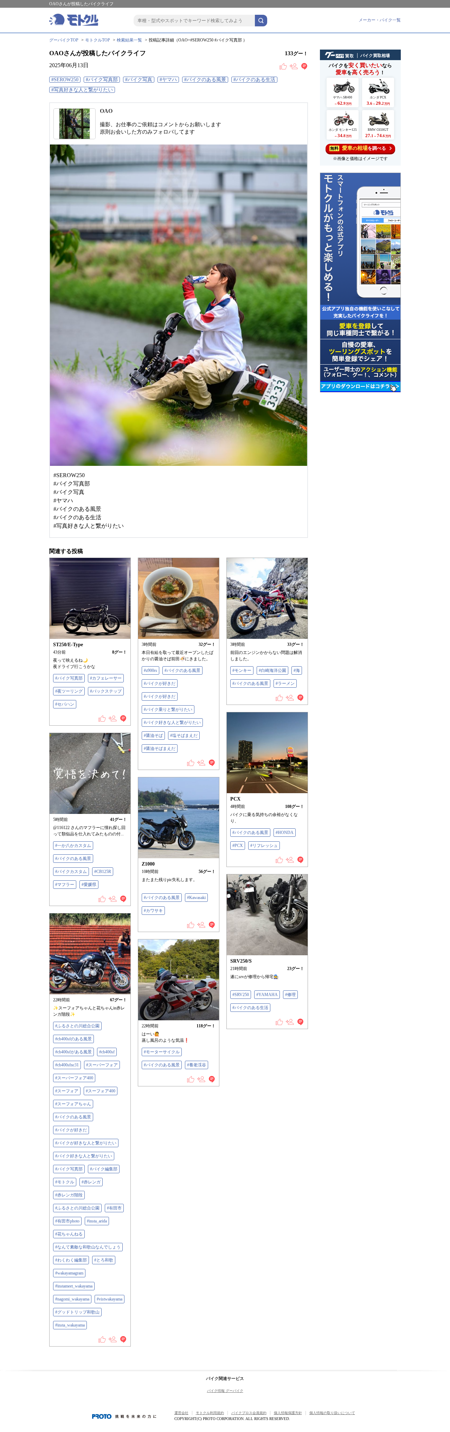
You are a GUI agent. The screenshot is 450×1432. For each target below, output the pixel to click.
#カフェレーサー (106, 678)
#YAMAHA (267, 994)
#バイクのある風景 (205, 79)
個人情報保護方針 (288, 1413)
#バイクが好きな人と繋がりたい (85, 1143)
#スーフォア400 (100, 1091)
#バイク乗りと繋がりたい (168, 709)
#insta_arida (97, 1221)
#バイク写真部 (102, 79)
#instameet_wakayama (73, 1286)
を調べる (358, 148)
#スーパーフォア (102, 1064)
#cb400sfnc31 (67, 1064)
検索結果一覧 (129, 40)
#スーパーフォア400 (74, 1077)
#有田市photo (67, 1221)
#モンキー (241, 670)
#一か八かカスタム (73, 845)
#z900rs (150, 670)
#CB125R (102, 871)
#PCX (237, 845)
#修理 (290, 994)
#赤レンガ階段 (69, 1195)
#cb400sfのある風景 (73, 1038)
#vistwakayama (109, 1299)
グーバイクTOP (63, 40)
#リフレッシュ (264, 845)
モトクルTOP (97, 40)
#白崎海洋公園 (272, 670)
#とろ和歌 (103, 1260)
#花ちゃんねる (69, 1234)
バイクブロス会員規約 (248, 1413)
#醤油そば (153, 735)
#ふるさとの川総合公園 (77, 1025)
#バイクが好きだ (159, 683)
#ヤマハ (168, 79)
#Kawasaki (196, 897)
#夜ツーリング (69, 691)
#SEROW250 (64, 79)
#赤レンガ (91, 1182)
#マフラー (64, 884)
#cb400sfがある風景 (73, 1051)
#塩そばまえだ (184, 735)
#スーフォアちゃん (73, 1104)
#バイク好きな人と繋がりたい (172, 722)
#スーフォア (66, 1091)
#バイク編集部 (103, 1169)
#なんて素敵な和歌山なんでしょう (88, 1247)
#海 (297, 670)
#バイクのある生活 (254, 79)
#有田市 (114, 1208)
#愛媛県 (89, 884)
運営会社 (181, 1413)
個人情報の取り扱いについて (332, 1413)
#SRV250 (240, 994)
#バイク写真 (138, 79)
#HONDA (285, 832)
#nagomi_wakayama (72, 1299)
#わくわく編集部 (71, 1260)
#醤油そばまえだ (159, 748)
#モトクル (64, 1182)
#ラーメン (285, 683)
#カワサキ (153, 910)
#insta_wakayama (70, 1325)
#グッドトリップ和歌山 (77, 1312)
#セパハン (64, 704)
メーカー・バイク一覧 (380, 20)
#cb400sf (107, 1051)
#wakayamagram (69, 1273)
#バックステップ (106, 691)
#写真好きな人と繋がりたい (82, 89)
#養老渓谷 (196, 1064)
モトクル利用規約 (210, 1413)
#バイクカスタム (71, 871)
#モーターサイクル (162, 1051)
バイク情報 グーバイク (225, 1391)
